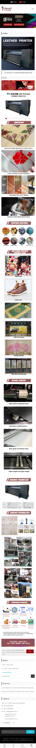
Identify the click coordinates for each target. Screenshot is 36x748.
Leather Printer (7, 672)
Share (4, 747)
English (15, 2)
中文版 (23, 2)
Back (30, 651)
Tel (13, 747)
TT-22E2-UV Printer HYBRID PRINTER (14, 650)
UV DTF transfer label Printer (11, 668)
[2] (18, 21)
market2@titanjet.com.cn (11, 719)
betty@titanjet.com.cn (10, 714)
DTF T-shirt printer (8, 664)
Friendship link (7, 722)
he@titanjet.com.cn (10, 716)
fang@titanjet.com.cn (12, 711)
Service (22, 747)
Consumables (6, 676)
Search (30, 731)
